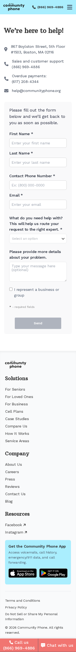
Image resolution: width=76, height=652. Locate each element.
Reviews (12, 486)
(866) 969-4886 (50, 7)
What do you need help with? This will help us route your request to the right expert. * (36, 224)
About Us (13, 464)
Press (10, 479)
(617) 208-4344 (25, 81)
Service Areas (17, 441)
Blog (9, 501)
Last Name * (21, 153)
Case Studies (17, 418)
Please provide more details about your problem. (35, 254)
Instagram (14, 532)
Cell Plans (14, 411)
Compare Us (16, 426)
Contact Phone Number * (32, 176)
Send (38, 323)
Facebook (13, 525)
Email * (16, 195)
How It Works (17, 433)
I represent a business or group (36, 292)
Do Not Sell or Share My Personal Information (31, 616)
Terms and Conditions (22, 601)
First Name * (21, 134)
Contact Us (15, 494)
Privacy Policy (16, 607)
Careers (12, 472)
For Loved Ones (19, 396)
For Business (16, 404)
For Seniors (15, 389)
